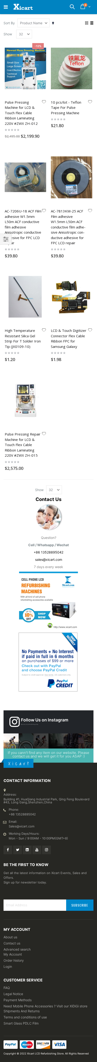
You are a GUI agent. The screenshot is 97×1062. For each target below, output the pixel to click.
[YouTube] (36, 850)
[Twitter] (17, 850)
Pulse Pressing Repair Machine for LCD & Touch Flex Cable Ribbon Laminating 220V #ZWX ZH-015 (22, 445)
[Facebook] (8, 850)
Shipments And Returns (22, 1011)
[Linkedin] (27, 850)
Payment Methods (18, 1000)
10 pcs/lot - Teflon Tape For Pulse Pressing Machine (66, 107)
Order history (14, 960)
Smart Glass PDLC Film (21, 1023)
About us (10, 937)
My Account (13, 954)
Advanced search (17, 949)
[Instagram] (46, 850)
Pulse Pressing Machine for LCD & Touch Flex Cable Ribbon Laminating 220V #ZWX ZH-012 (21, 113)
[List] (91, 23)
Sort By (9, 23)
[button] (44, 102)
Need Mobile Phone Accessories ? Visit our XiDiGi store (45, 1006)
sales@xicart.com (48, 559)
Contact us (12, 943)
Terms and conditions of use (25, 1017)
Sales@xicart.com (21, 826)
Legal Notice (13, 994)
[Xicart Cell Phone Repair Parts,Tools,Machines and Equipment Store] (22, 7)
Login (8, 966)
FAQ (7, 988)
